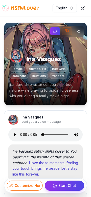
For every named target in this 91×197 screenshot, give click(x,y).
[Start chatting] (55, 31)
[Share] (78, 31)
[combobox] (65, 8)
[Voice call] (67, 31)
